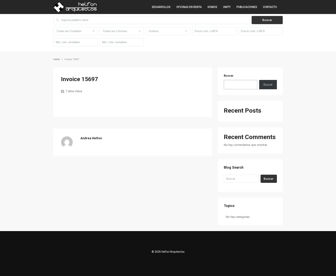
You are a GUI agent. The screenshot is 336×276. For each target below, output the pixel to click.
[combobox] (75, 31)
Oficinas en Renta (189, 7)
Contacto (270, 7)
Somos (212, 7)
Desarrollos (161, 7)
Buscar (267, 20)
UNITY (227, 7)
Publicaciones (246, 7)
